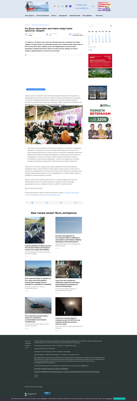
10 (89, 38)
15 (106, 38)
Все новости (29, 15)
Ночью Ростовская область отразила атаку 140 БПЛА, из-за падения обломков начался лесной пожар (67, 321)
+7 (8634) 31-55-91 (81, 5)
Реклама (27, 345)
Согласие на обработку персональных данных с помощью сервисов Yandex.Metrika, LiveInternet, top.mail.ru (66, 371)
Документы (63, 15)
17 (89, 40)
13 (99, 38)
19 (95, 40)
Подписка (28, 343)
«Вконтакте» (42, 195)
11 (92, 38)
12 (95, 38)
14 (102, 38)
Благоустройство (43, 15)
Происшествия (75, 15)
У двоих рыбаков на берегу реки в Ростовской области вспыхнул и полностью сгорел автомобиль (38, 247)
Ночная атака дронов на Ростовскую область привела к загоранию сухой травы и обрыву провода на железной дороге (68, 238)
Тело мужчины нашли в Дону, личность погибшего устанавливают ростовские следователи (36, 318)
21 (102, 40)
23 (109, 40)
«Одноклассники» (54, 195)
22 (106, 40)
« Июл (90, 49)
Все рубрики (87, 15)
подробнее (44, 398)
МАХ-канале (75, 192)
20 (99, 40)
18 (92, 40)
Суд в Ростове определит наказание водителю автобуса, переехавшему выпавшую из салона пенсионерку (67, 283)
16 (109, 38)
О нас (26, 347)
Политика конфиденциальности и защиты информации (51, 368)
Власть (54, 15)
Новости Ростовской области (35, 89)
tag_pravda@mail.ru (82, 8)
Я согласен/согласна (119, 398)
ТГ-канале (67, 192)
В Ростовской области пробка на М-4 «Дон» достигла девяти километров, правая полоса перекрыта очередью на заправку (38, 281)
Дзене (27, 195)
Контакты (99, 15)
